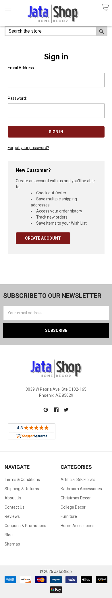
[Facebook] (56, 409)
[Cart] (105, 8)
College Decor (73, 507)
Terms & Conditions (22, 479)
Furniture (69, 516)
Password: (17, 98)
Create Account (43, 238)
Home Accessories (77, 525)
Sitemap (12, 544)
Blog (9, 535)
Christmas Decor (76, 498)
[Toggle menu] (8, 8)
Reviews (12, 516)
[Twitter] (66, 409)
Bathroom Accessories (81, 488)
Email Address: (21, 67)
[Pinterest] (45, 409)
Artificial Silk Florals (78, 479)
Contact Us (14, 507)
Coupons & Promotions (25, 525)
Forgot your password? (28, 147)
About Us (13, 498)
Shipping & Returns (22, 488)
